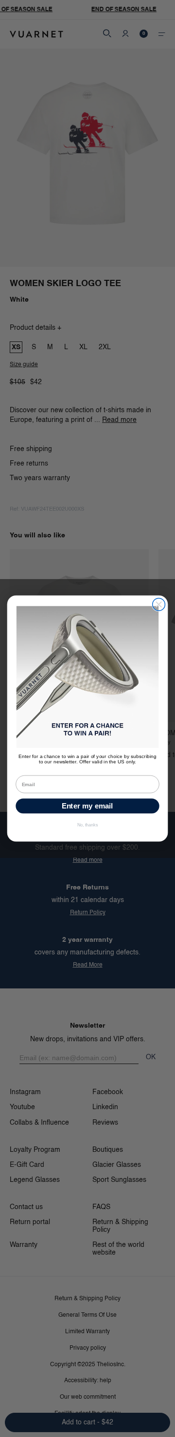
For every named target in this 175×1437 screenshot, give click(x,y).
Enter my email (87, 806)
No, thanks (87, 825)
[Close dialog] (159, 604)
